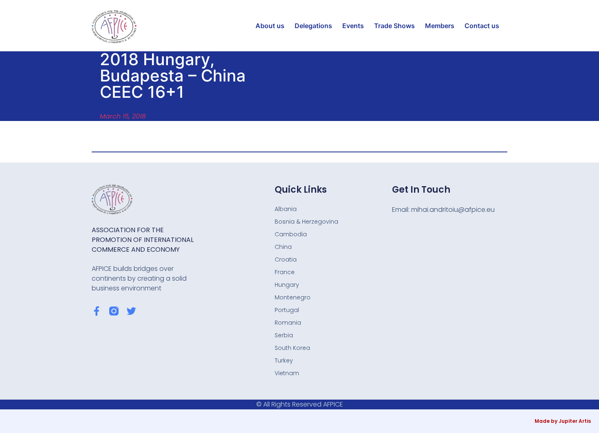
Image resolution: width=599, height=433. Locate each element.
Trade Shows (394, 26)
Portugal (287, 310)
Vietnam (287, 373)
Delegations (313, 26)
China (283, 247)
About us (269, 26)
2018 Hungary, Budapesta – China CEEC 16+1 (173, 75)
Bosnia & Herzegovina (306, 222)
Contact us (482, 26)
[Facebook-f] (96, 311)
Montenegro (293, 297)
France (285, 272)
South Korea (292, 348)
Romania (288, 323)
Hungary (287, 285)
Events (353, 26)
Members (439, 26)
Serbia (284, 335)
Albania (286, 209)
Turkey (284, 360)
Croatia (286, 259)
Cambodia (291, 234)
